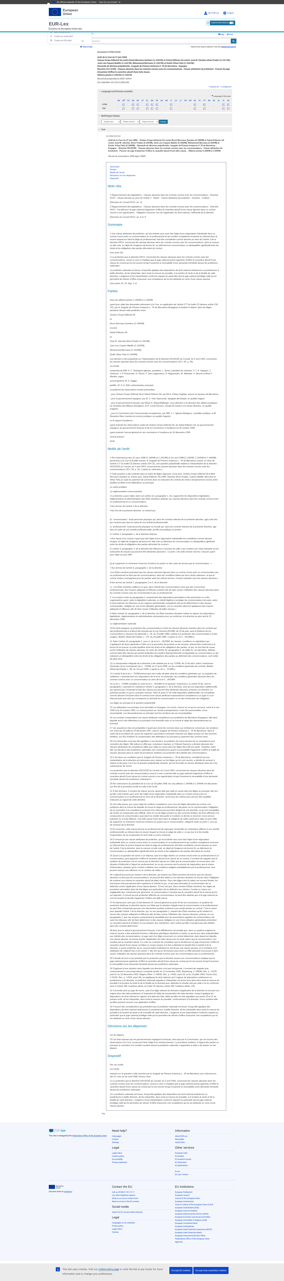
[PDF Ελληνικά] (147, 108)
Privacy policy (117, 1226)
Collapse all (226, 87)
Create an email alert (63, 36)
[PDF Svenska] (228, 108)
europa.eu (68, 1191)
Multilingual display (110, 116)
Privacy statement (119, 1162)
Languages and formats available (117, 91)
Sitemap (115, 1142)
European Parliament (183, 1192)
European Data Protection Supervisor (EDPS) (193, 1229)
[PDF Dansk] (133, 108)
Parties (113, 169)
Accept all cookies (181, 1270)
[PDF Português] (204, 108)
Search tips (87, 47)
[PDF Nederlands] (195, 108)
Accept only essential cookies (210, 1270)
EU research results (183, 1159)
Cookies (115, 1232)
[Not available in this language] (119, 104)
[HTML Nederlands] (195, 104)
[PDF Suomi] (223, 108)
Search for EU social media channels (127, 1212)
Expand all (214, 87)
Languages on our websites (123, 1223)
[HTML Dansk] (133, 104)
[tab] (164, 91)
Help (222, 34)
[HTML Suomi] (223, 104)
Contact (115, 1139)
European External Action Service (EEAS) (192, 1214)
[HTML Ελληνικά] (147, 104)
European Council (182, 1195)
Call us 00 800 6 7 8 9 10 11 (123, 1192)
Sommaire (115, 166)
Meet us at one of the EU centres (125, 1201)
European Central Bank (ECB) (187, 1208)
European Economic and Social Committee (192, 1217)
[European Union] (56, 1187)
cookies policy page (108, 1269)
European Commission (184, 1201)
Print (231, 34)
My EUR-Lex (213, 13)
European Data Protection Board (188, 1232)
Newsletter (179, 1139)
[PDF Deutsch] (137, 108)
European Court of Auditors (186, 1211)
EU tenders (179, 1156)
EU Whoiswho (181, 1162)
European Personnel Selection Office (190, 1235)
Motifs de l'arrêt (117, 172)
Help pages (116, 1136)
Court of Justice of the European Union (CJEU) (194, 1204)
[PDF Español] (123, 108)
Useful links (180, 1142)
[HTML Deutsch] (137, 104)
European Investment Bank (186, 1223)
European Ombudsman (184, 1226)
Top (103, 1113)
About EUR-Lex (181, 1136)
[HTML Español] (123, 104)
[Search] (233, 41)
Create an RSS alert (63, 40)
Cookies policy (118, 1156)
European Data (181, 1153)
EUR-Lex (59, 24)
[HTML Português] (204, 104)
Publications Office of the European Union (89, 1136)
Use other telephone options (123, 1195)
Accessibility (117, 1159)
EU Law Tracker (181, 1174)
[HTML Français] (157, 104)
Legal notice (117, 1153)
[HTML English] (152, 104)
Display (163, 122)
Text (103, 129)
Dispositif (114, 178)
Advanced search (228, 47)
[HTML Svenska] (228, 104)
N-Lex (177, 1171)
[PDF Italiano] (171, 108)
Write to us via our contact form (125, 1198)
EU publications (181, 1165)
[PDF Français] (157, 108)
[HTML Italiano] (171, 104)
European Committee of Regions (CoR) (191, 1220)
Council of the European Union (187, 1198)
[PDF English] (152, 108)
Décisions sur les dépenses (122, 175)
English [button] (230, 13)
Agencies (179, 1242)
